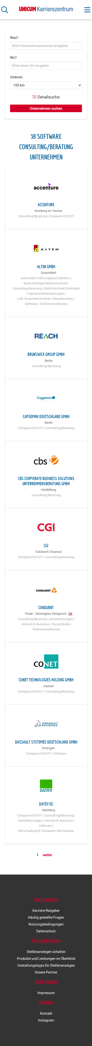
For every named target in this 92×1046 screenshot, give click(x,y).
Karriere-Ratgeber (46, 910)
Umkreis (16, 77)
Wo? (13, 57)
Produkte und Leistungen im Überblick (46, 958)
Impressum (46, 992)
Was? (14, 37)
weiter (47, 855)
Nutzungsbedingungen (46, 924)
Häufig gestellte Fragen (46, 917)
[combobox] (46, 46)
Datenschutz (46, 931)
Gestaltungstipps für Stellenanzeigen (46, 965)
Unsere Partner (46, 972)
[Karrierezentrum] (46, 8)
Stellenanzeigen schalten (46, 951)
